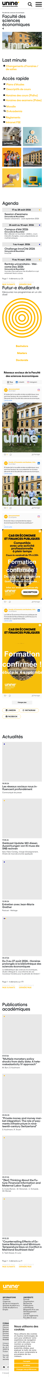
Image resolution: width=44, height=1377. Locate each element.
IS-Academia (14, 111)
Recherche (27, 1303)
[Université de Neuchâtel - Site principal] (11, 1287)
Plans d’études (15, 84)
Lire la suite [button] (8, 400)
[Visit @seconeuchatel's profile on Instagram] (6, 390)
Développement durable (29, 1313)
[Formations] (32, 136)
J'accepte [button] (26, 1361)
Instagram (30, 710)
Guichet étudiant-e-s (11, 1305)
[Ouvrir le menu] (39, 4)
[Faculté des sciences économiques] (10, 4)
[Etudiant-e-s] (11, 157)
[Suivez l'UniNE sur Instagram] (8, 1367)
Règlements (13, 117)
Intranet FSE (13, 122)
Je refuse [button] (26, 1365)
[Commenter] (10, 455)
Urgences (6, 1301)
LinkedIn (12, 710)
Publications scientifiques (28, 1306)
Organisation (28, 1301)
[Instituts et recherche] (32, 157)
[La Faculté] (11, 136)
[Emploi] (32, 177)
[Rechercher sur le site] (30, 4)
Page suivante (8, 284)
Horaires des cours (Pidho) (22, 95)
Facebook (12, 716)
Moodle (11, 106)
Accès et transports (11, 1303)
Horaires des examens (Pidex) (24, 100)
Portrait (26, 1299)
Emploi (5, 1309)
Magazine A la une (31, 1309)
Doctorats (22, 360)
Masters (22, 353)
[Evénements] (11, 177)
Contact (6, 1299)
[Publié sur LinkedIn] (38, 463)
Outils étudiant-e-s (10, 1307)
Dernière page (25, 284)
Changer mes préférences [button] (26, 1369)
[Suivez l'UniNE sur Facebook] (4, 1367)
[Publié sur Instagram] (38, 390)
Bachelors (22, 346)
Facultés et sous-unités (30, 1319)
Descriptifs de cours (18, 89)
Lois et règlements (30, 1316)
